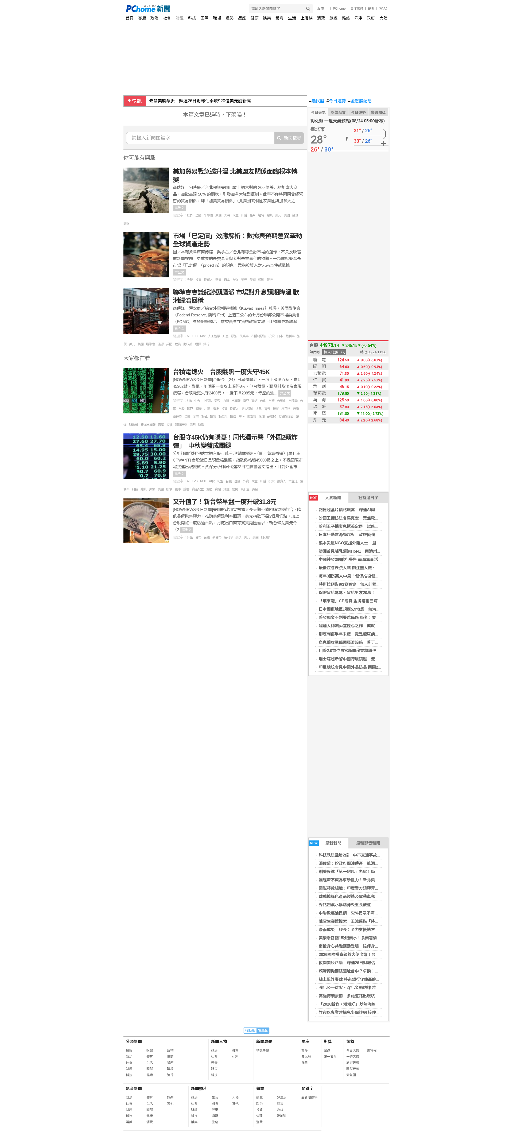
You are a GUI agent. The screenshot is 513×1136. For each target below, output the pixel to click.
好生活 (281, 1097)
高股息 (244, 489)
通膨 (261, 280)
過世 (295, 215)
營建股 (177, 417)
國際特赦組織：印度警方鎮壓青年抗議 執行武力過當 (367, 888)
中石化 (207, 401)
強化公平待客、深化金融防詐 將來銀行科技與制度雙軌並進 (371, 987)
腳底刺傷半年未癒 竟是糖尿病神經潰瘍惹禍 (359, 634)
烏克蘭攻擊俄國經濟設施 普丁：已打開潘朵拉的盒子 (367, 642)
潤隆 (296, 409)
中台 (197, 401)
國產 (198, 409)
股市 (320, 8)
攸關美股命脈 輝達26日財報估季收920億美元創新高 (200, 101)
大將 (227, 215)
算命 (304, 1050)
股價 (169, 489)
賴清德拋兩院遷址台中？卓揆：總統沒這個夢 (359, 971)
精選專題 (262, 1050)
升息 (225, 336)
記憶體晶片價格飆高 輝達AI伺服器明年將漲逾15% (365, 509)
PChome (339, 8)
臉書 (186, 489)
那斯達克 (181, 425)
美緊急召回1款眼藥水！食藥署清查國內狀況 (358, 938)
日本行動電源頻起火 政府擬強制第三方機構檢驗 (363, 534)
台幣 (198, 537)
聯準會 (150, 344)
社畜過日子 (368, 497)
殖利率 (290, 336)
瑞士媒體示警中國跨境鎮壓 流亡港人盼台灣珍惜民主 (367, 659)
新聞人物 (219, 1041)
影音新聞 (134, 1088)
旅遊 (333, 18)
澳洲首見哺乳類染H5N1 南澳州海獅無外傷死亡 (362, 551)
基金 (237, 481)
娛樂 (267, 18)
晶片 (252, 215)
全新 (190, 280)
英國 (169, 344)
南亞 (246, 401)
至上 (241, 417)
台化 (263, 401)
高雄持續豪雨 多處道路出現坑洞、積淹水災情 (361, 996)
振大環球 (247, 409)
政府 (371, 18)
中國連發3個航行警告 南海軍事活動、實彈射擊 (360, 559)
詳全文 (179, 208)
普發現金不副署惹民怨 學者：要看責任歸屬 (357, 617)
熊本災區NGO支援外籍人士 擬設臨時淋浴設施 (361, 543)
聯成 (204, 417)
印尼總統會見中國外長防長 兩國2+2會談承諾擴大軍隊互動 (371, 667)
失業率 (244, 336)
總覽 (259, 1097)
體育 (279, 18)
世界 (190, 215)
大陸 (383, 18)
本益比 (293, 481)
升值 (190, 537)
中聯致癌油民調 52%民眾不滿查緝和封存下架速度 (365, 913)
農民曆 (316, 101)
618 (189, 401)
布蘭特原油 (258, 336)
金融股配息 (360, 101)
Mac (202, 336)
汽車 (359, 18)
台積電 (293, 401)
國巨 (190, 409)
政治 (154, 18)
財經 (180, 18)
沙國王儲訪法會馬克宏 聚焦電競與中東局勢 (359, 518)
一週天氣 (352, 1057)
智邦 (267, 409)
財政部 (187, 344)
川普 (244, 215)
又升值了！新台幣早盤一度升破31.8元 (224, 501)
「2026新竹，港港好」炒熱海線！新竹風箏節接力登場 (367, 1004)
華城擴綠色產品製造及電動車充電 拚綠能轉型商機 (365, 896)
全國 (198, 215)
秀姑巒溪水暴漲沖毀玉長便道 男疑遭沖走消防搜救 (365, 904)
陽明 (192, 425)
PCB (203, 481)
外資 (246, 481)
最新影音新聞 (368, 843)
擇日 (304, 1063)
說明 (371, 8)
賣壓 (161, 425)
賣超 (218, 489)
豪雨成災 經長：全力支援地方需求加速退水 (359, 929)
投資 (198, 280)
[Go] (308, 8)
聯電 (233, 417)
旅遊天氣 (352, 1063)
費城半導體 (148, 425)
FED (194, 336)
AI (188, 336)
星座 (242, 18)
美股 (196, 417)
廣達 (216, 409)
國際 (204, 18)
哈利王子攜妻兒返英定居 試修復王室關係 (357, 526)
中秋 (212, 481)
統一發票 (330, 1057)
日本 (227, 280)
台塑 (271, 401)
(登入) (383, 8)
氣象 (350, 1041)
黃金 (255, 489)
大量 (235, 215)
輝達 (226, 489)
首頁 (130, 18)
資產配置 (198, 489)
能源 (161, 344)
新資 (218, 280)
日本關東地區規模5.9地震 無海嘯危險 (353, 609)
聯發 (213, 417)
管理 (259, 1116)
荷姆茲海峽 (286, 417)
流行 (170, 1075)
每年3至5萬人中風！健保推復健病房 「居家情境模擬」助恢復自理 (378, 576)
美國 (287, 215)
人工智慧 (214, 336)
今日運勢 (336, 101)
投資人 (208, 280)
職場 (217, 18)
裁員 (178, 344)
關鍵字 (307, 1088)
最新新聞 (326, 843)
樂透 (327, 1050)
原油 (218, 215)
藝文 (280, 1104)
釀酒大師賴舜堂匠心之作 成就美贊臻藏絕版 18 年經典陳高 (372, 625)
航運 (262, 417)
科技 (192, 18)
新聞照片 (199, 1088)
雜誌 (346, 18)
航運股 (271, 417)
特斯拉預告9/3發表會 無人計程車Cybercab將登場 (364, 584)
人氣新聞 (325, 497)
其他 (170, 1104)
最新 (129, 1050)
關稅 (126, 223)
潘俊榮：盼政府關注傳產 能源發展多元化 (357, 863)
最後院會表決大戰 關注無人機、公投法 (353, 567)
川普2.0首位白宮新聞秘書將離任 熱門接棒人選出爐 (365, 650)
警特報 (371, 1050)
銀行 (270, 280)
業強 (235, 280)
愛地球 (281, 1116)
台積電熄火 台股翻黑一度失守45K (221, 371)
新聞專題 (264, 1041)
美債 (152, 489)
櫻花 (276, 409)
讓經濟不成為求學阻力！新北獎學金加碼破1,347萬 (364, 880)
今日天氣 (318, 112)
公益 (280, 1110)
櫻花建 (285, 409)
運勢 (230, 18)
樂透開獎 (378, 112)
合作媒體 (356, 8)
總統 (270, 215)
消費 (321, 18)
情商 (170, 1057)
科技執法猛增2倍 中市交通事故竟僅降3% (357, 855)
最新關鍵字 (309, 1097)
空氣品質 (338, 112)
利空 (220, 481)
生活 (292, 18)
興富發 (251, 417)
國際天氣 (352, 1069)
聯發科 (223, 417)
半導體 (208, 215)
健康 (255, 18)
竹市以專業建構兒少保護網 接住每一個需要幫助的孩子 (367, 1012)
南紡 (254, 401)
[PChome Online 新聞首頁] (191, 8)
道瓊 (169, 425)
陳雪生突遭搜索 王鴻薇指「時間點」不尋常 (359, 921)
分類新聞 (134, 1041)
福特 (261, 215)
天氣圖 (351, 1075)
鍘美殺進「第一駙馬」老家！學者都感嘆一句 (359, 871)
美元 (278, 215)
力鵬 (226, 401)
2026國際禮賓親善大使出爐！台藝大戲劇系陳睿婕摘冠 (367, 954)
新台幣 (216, 537)
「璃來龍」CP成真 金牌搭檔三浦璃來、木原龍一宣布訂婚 (370, 601)
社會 (167, 18)
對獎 (328, 1041)
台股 (181, 409)
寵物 (170, 1050)
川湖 (207, 409)
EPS (194, 481)
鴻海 (201, 425)
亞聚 (217, 401)
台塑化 (281, 401)
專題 (142, 18)
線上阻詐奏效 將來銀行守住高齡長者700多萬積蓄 (362, 979)
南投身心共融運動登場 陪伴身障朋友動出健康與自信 (367, 946)
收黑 (259, 409)
